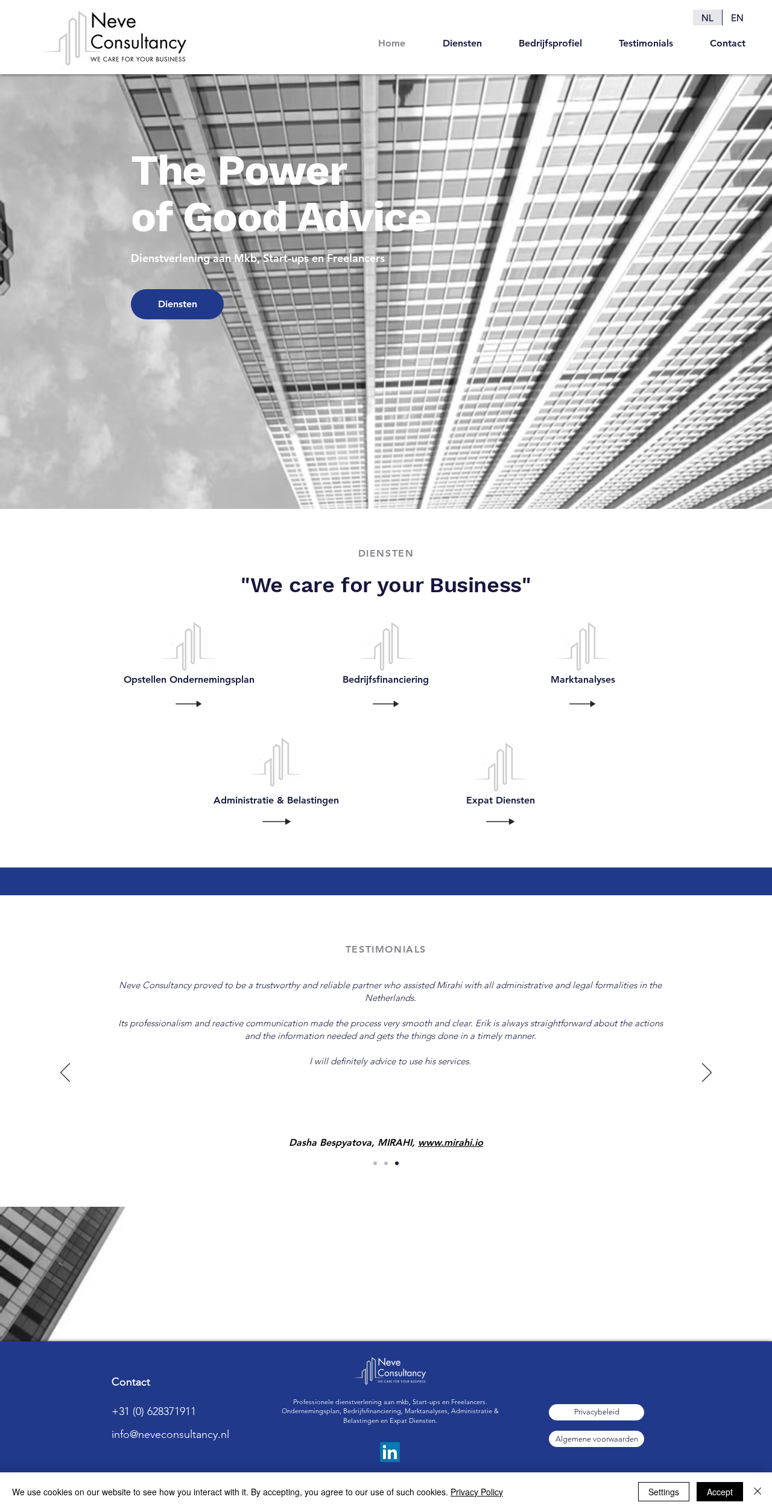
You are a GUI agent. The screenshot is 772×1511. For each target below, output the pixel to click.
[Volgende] (707, 1073)
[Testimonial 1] (375, 1163)
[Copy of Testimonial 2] (397, 1163)
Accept (720, 1492)
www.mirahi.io (450, 1142)
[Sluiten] (757, 1491)
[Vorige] (65, 1073)
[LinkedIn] (390, 1452)
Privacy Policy (477, 1492)
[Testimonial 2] (386, 1163)
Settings (663, 1492)
